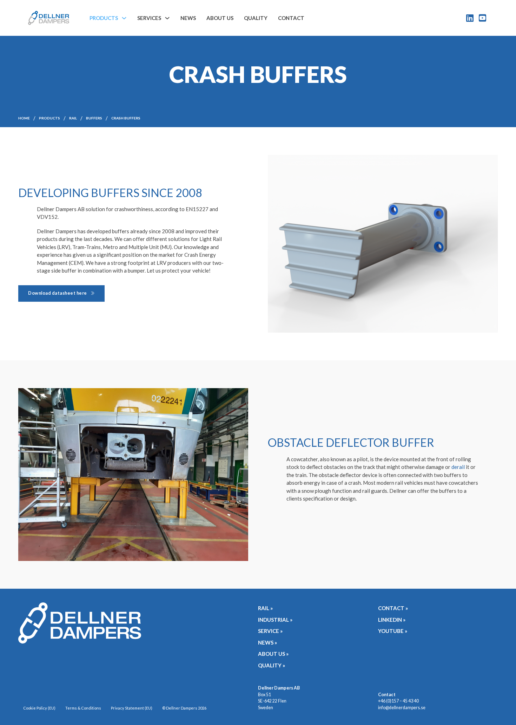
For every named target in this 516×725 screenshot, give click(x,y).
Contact (291, 18)
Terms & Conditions (83, 708)
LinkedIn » (391, 619)
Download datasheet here (57, 293)
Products (104, 18)
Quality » (271, 665)
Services (149, 18)
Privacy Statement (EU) (131, 708)
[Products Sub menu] (124, 18)
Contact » (393, 608)
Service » (270, 631)
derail (458, 467)
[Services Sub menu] (167, 18)
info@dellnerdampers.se (401, 707)
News (188, 18)
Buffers (94, 118)
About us (219, 18)
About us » (273, 654)
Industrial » (275, 619)
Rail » (265, 608)
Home (24, 118)
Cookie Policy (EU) (39, 708)
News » (267, 642)
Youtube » (392, 631)
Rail (73, 118)
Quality (255, 18)
